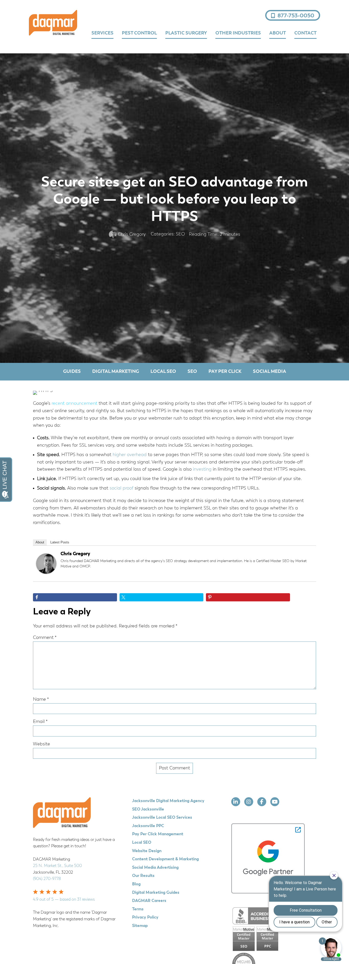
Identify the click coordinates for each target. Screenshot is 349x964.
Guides (72, 371)
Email (40, 721)
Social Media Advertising (155, 868)
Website (41, 744)
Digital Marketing (115, 371)
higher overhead (129, 455)
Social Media (269, 371)
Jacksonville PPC (148, 826)
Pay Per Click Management (157, 834)
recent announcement (74, 403)
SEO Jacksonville (148, 809)
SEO (180, 234)
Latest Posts (59, 542)
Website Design (146, 851)
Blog (136, 884)
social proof (121, 488)
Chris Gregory (75, 554)
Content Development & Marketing (165, 859)
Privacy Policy (145, 917)
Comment (45, 637)
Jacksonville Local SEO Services (162, 818)
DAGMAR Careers (149, 901)
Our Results (143, 876)
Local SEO (163, 371)
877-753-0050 (295, 16)
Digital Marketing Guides (155, 893)
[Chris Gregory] (46, 572)
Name (41, 699)
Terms (138, 909)
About (40, 542)
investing (202, 469)
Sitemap (140, 926)
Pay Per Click (224, 371)
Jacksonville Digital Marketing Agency (168, 801)
